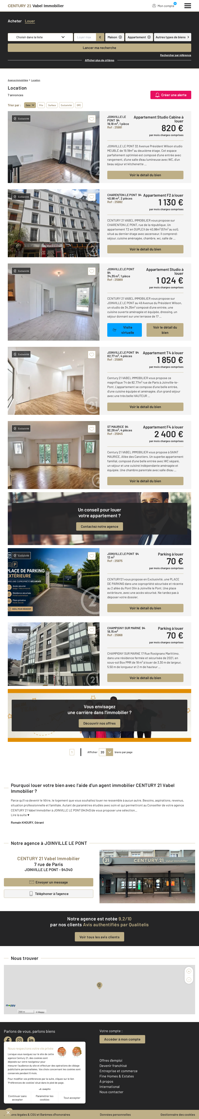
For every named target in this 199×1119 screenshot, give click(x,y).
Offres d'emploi (111, 1060)
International (110, 1086)
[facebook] (8, 1040)
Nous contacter (111, 1092)
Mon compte (166, 6)
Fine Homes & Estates (117, 1076)
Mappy (41, 1011)
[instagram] (19, 1040)
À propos (106, 1081)
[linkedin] (31, 1040)
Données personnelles (115, 1114)
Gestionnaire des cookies (178, 1114)
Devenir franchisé (113, 1065)
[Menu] (187, 5)
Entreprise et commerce (119, 1071)
